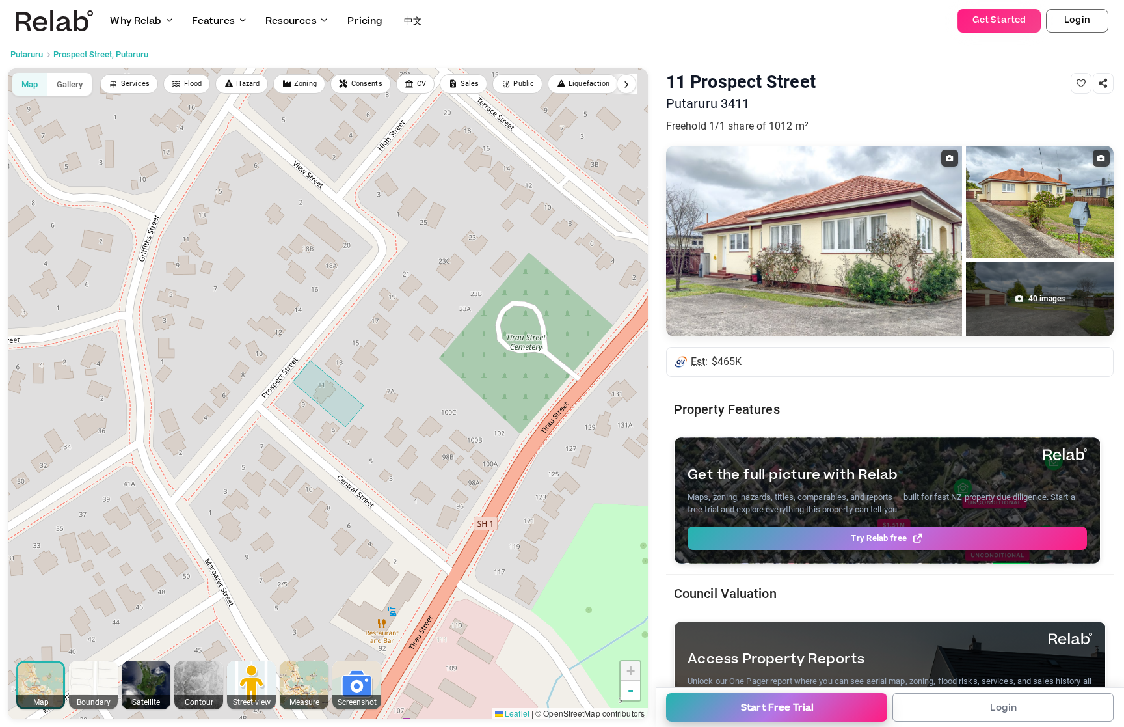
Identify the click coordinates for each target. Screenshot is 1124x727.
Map (29, 84)
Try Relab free (879, 538)
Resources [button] (291, 21)
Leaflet (516, 713)
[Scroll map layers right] (626, 84)
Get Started (999, 20)
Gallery (70, 84)
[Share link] (1103, 83)
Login (1077, 20)
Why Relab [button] (135, 21)
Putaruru (26, 54)
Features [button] (213, 21)
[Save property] (1081, 83)
